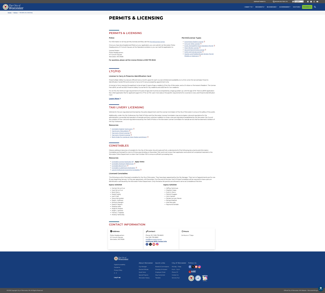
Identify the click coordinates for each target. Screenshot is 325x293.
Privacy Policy (118, 270)
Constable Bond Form (119, 166)
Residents (259, 7)
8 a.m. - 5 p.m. (176, 269)
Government (284, 7)
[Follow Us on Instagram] (157, 244)
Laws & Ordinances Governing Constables (126, 170)
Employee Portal (160, 272)
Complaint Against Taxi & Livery (122, 129)
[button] (316, 7)
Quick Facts (142, 272)
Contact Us (175, 275)
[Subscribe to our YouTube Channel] (153, 244)
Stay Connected (160, 275)
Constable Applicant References (123, 164)
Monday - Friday (176, 266)
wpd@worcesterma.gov (154, 239)
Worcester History (144, 278)
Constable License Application (122, 162)
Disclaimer (117, 267)
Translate (158, 278)
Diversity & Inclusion (161, 269)
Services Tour (176, 278)
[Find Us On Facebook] (147, 244)
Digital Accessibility (119, 264)
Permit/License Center (157, 42)
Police (16, 12)
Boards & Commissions (162, 266)
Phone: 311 (175, 272)
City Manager (143, 266)
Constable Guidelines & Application (123, 168)
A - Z (115, 273)
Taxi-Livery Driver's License (121, 133)
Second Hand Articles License (194, 50)
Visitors (296, 7)
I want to (248, 7)
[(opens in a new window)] (310, 1)
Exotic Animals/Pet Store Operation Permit (198, 46)
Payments (307, 7)
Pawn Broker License (191, 48)
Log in (116, 277)
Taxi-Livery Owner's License (121, 135)
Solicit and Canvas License (193, 52)
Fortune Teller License (192, 44)
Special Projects (143, 275)
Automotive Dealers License (193, 42)
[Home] (15, 5)
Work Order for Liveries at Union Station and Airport (129, 137)
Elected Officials (143, 269)
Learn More (114, 99)
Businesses (271, 7)
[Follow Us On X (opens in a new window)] (150, 244)
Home (10, 12)
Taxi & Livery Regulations (120, 131)
